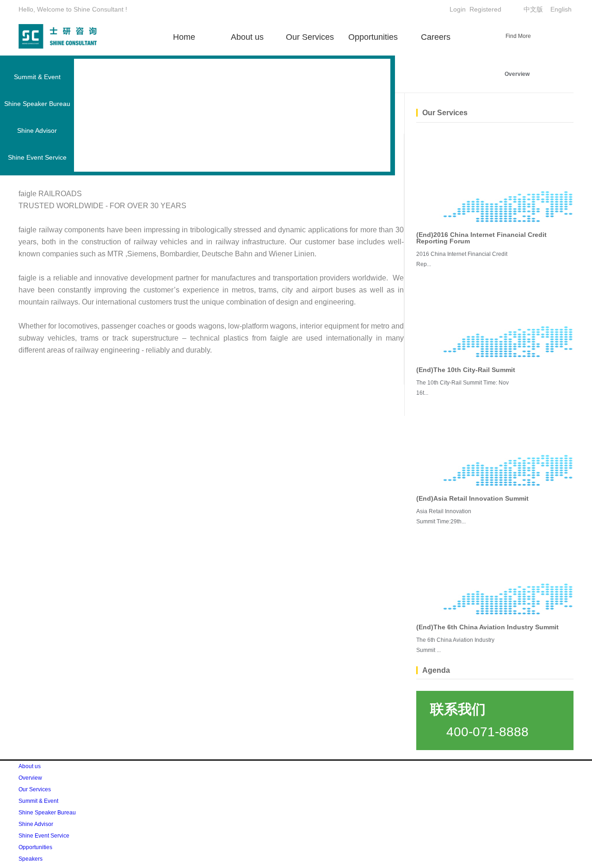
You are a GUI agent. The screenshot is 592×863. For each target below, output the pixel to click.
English (561, 9)
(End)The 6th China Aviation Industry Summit (487, 627)
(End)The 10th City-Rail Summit (465, 369)
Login (458, 9)
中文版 (533, 9)
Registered (485, 9)
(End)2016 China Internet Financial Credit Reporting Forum (481, 238)
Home (184, 37)
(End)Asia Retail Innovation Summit (472, 498)
